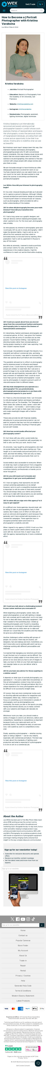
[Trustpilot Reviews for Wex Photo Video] (13, 1049)
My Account (23, 951)
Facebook (17, 919)
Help (23, 981)
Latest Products (23, 1001)
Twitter (12, 919)
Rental (23, 971)
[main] (23, 461)
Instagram (28, 919)
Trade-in (23, 961)
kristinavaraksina (25, 109)
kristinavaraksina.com (25, 104)
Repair (23, 966)
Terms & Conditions (23, 991)
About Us (23, 956)
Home (23, 930)
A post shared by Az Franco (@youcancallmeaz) (23, 315)
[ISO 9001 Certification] (33, 1049)
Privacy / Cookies (23, 976)
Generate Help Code (23, 986)
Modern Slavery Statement (23, 996)
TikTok (33, 919)
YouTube (23, 919)
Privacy (20, 1058)
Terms (25, 1058)
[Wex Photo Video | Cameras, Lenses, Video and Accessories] (9, 4)
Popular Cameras (23, 940)
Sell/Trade (30, 4)
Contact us (23, 935)
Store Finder (23, 945)
